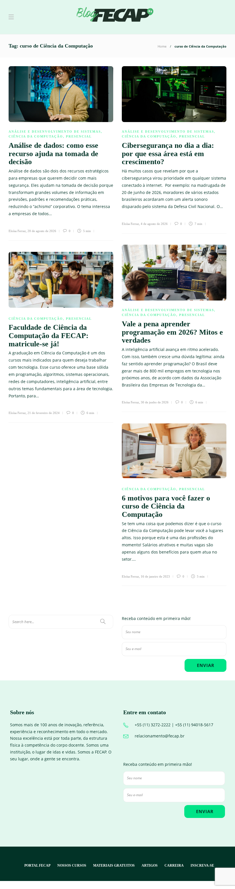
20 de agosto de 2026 (42, 231)
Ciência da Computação (36, 136)
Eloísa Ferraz (17, 231)
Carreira (174, 866)
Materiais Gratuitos (114, 866)
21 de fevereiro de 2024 (44, 413)
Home (162, 46)
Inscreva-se (202, 866)
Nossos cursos (71, 866)
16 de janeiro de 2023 (155, 576)
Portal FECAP (37, 866)
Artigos (150, 866)
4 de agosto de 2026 (154, 223)
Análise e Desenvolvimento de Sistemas (55, 131)
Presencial (79, 136)
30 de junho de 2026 (155, 402)
